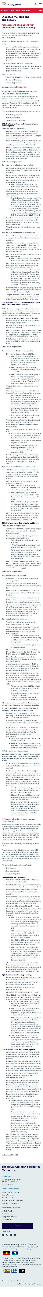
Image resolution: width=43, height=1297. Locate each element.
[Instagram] (8, 1234)
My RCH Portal (7, 1211)
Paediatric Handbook (8, 1198)
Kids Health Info (7, 1214)
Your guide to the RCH (9, 1217)
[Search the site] (36, 4)
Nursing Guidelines (8, 1195)
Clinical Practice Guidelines (11, 1192)
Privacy (4, 1281)
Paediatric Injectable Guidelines (12, 1201)
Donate (18, 1226)
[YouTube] (16, 1234)
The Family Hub (7, 1219)
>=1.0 (24, 568)
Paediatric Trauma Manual (10, 1203)
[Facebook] (4, 1234)
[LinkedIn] (12, 1234)
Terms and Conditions (17, 1281)
